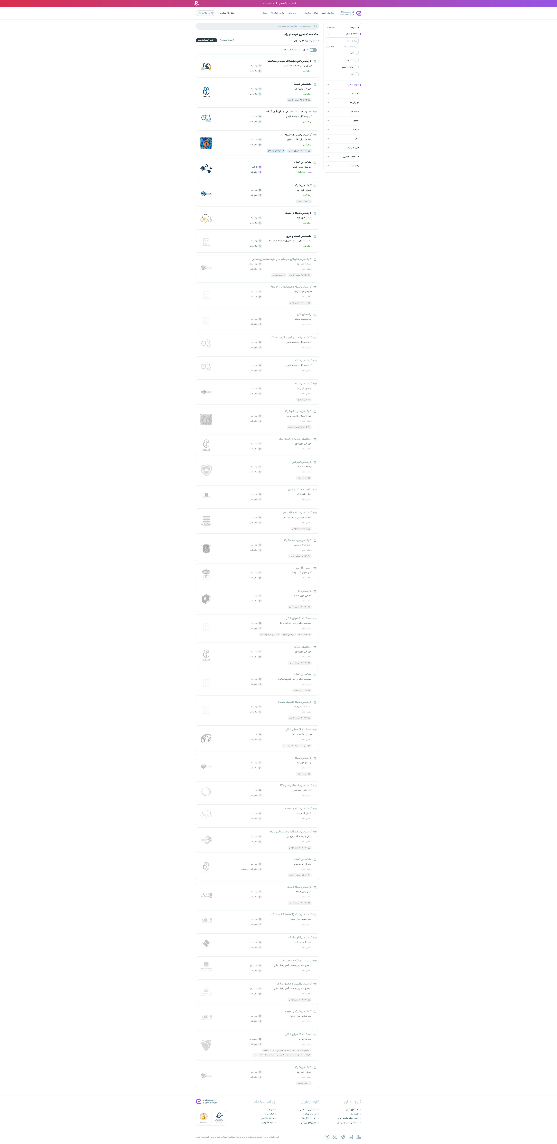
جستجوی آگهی (328, 13)
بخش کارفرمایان (227, 13)
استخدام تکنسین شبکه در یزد (301, 34)
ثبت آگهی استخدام (206, 40)
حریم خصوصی (268, 1122)
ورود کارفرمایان (309, 1114)
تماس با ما (269, 1114)
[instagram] (326, 1137)
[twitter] (334, 1137)
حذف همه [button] (330, 27)
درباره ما (270, 1109)
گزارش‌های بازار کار (308, 1122)
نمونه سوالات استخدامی (348, 1118)
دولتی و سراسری (311, 13)
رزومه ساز (293, 13)
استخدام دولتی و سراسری (348, 1122)
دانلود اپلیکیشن (267, 1118)
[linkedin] (350, 1137)
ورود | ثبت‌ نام (204, 13)
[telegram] (342, 1137)
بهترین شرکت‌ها (278, 13)
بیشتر (265, 13)
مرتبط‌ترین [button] (298, 40)
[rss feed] (358, 1137)
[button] (342, 52)
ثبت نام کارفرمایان (308, 1118)
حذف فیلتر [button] (330, 46)
